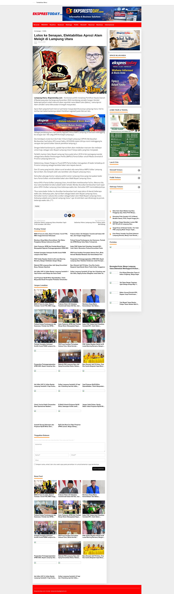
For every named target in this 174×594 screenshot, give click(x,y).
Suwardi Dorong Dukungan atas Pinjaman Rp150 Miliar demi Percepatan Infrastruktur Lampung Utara (44, 425)
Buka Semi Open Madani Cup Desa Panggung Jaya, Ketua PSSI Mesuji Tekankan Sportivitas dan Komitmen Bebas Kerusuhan (126, 212)
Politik (35, 43)
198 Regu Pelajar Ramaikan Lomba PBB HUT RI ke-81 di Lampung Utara (125, 223)
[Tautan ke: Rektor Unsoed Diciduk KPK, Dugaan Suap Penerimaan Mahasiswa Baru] (114, 296)
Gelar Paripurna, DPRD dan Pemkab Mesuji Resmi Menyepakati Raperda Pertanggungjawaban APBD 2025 (51, 247)
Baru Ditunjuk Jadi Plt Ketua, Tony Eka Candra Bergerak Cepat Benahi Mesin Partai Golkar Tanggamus (87, 266)
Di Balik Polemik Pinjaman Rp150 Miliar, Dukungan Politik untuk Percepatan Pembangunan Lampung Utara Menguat (68, 405)
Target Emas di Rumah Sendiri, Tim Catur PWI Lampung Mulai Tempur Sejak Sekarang (126, 229)
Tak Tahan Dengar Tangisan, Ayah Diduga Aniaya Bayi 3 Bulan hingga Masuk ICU (128, 283)
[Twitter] (69, 215)
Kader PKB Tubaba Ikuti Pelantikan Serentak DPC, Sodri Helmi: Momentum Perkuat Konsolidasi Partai (86, 247)
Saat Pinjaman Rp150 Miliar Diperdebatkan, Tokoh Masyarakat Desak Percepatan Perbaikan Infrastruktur (50, 278)
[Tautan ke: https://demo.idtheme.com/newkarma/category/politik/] (139, 178)
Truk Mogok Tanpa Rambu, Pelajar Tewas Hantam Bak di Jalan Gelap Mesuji (129, 303)
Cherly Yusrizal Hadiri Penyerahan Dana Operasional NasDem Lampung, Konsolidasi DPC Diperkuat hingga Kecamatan (44, 405)
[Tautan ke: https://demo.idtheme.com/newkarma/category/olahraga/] (139, 187)
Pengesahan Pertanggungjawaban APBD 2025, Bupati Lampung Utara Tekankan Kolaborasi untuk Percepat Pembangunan (87, 260)
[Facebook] (65, 215)
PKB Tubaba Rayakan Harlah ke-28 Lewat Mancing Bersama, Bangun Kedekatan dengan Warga (49, 260)
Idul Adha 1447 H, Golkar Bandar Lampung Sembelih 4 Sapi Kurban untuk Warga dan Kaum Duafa (51, 272)
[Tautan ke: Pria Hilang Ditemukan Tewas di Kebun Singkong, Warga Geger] (114, 276)
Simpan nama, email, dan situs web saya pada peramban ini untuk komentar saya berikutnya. (67, 464)
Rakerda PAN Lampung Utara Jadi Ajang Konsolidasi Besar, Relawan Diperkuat (50, 266)
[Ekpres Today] (47, 13)
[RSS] (73, 215)
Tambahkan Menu (41, 2)
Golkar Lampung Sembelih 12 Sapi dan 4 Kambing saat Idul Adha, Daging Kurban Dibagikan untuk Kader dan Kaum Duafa (87, 272)
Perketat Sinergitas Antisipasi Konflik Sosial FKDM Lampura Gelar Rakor (50, 253)
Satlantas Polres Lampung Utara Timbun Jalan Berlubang (89, 222)
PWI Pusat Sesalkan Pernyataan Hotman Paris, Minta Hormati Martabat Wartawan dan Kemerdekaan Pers (86, 253)
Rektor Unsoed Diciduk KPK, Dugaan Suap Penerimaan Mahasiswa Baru (128, 293)
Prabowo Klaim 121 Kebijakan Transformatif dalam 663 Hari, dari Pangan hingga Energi (87, 234)
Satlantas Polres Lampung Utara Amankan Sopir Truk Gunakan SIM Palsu (50, 222)
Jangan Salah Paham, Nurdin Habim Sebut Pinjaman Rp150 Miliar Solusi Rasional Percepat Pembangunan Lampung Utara (93, 405)
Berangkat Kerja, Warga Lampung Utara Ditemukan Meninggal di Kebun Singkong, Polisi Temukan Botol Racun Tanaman (125, 268)
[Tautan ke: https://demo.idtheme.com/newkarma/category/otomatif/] (139, 170)
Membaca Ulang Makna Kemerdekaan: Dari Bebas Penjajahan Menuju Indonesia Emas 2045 (49, 241)
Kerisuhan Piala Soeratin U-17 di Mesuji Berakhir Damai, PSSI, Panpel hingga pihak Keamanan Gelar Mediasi (126, 217)
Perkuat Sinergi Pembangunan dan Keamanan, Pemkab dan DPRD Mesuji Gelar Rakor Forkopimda (87, 241)
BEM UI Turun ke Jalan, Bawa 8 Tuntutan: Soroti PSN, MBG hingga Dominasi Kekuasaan (51, 234)
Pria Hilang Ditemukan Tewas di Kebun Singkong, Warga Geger (129, 273)
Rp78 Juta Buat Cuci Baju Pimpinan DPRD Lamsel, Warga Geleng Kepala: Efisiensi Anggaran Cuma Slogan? (69, 425)
